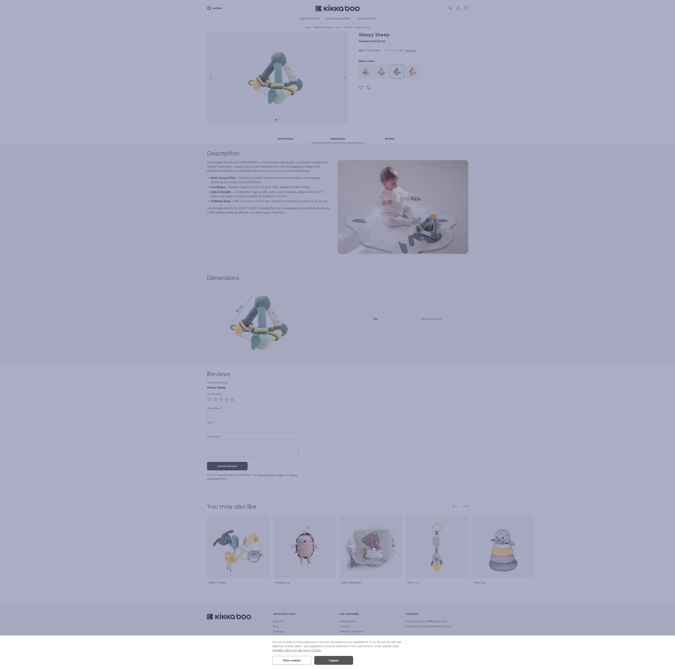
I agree (333, 660)
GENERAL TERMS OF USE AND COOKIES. (296, 650)
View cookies (292, 660)
